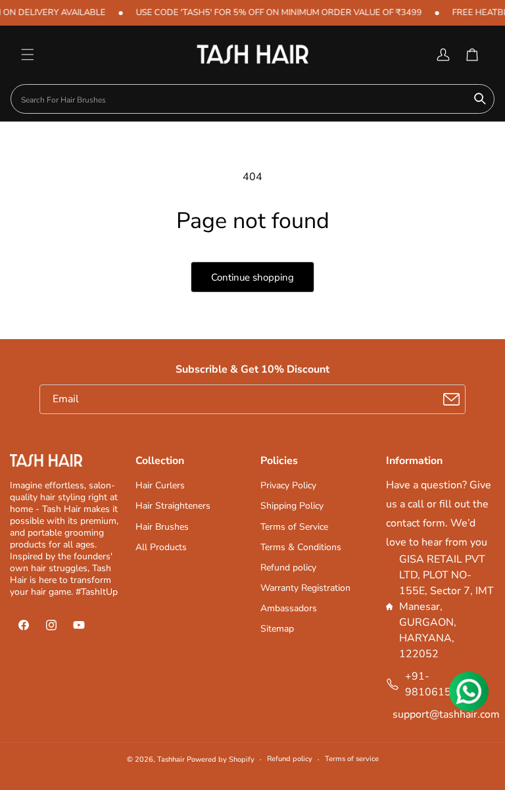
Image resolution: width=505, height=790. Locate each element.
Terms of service (352, 759)
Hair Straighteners (172, 506)
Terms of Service (294, 527)
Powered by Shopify (220, 759)
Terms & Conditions (300, 547)
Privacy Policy (288, 485)
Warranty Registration (305, 588)
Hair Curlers (160, 485)
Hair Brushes (162, 527)
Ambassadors (288, 608)
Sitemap (277, 628)
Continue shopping (252, 277)
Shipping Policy (292, 506)
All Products (161, 547)
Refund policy (288, 567)
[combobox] (252, 99)
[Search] (480, 98)
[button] (27, 54)
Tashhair (171, 759)
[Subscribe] (451, 399)
